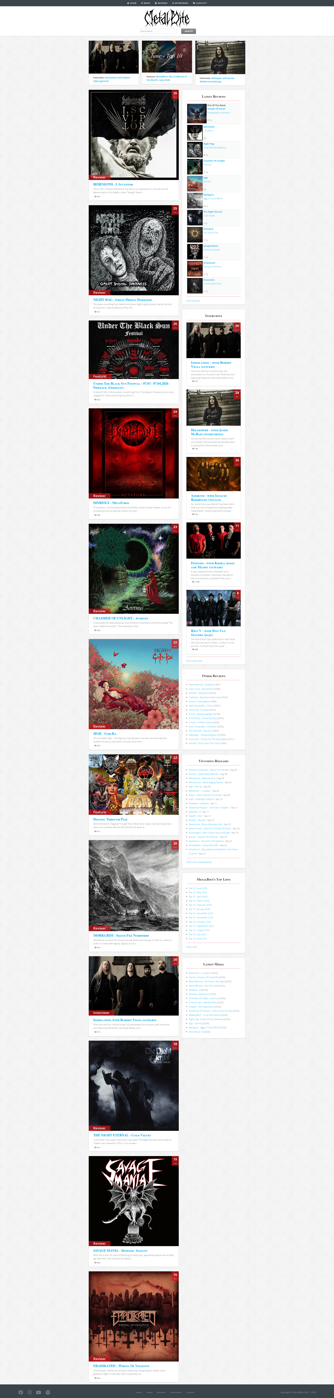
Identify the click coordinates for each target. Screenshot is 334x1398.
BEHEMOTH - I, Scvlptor (113, 184)
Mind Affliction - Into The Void (203, 985)
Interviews (181, 3)
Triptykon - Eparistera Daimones (205, 697)
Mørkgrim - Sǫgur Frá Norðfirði (204, 1027)
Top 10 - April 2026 (198, 896)
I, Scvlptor (208, 130)
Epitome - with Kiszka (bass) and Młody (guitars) (212, 564)
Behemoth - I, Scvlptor (200, 790)
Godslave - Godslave (199, 803)
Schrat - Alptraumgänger (201, 713)
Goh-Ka (207, 181)
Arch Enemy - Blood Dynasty (203, 718)
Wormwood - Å (196, 1031)
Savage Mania (210, 245)
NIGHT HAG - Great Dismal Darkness (122, 299)
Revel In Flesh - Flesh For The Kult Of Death (210, 828)
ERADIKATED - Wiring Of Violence (121, 1365)
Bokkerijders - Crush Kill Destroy (205, 1014)
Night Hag (208, 143)
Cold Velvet (208, 215)
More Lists (191, 946)
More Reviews (193, 300)
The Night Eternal (212, 211)
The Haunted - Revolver (200, 730)
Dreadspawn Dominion (218, 112)
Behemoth (209, 126)
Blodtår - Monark (197, 820)
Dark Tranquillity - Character (203, 726)
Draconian (208, 279)
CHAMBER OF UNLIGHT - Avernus (120, 618)
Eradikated (209, 262)
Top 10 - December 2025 (201, 913)
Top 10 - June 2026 (198, 888)
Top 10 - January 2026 (199, 909)
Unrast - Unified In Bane (200, 722)
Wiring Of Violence (212, 266)
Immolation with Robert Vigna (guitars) (124, 1019)
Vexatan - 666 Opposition (201, 1006)
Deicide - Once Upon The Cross (204, 743)
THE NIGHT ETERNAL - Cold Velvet (122, 1135)
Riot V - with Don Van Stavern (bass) (208, 632)
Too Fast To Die (210, 232)
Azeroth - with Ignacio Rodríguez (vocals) (209, 497)
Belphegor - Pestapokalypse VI (204, 734)
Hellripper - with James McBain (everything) (209, 431)
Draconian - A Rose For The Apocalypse (208, 739)
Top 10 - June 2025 (198, 938)
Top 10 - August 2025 (199, 930)
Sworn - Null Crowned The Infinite (205, 795)
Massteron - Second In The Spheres (206, 841)
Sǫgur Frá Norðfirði (212, 198)
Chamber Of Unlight (214, 160)
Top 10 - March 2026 (199, 900)
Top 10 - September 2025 (201, 925)
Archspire (208, 228)
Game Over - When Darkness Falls (205, 824)
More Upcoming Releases (199, 862)
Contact (201, 3)
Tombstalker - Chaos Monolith (203, 845)
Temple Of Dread (216, 108)
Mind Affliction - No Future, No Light (206, 981)
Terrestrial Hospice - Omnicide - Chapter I (209, 807)
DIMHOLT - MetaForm (111, 502)
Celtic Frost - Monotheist (201, 688)
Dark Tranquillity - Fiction (201, 705)
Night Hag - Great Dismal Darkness (206, 1019)
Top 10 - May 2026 (198, 892)
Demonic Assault (211, 249)
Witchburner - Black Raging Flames (206, 782)
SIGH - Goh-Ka (105, 733)
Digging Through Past (110, 819)
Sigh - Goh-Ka (195, 786)
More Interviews (194, 660)
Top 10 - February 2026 (200, 904)
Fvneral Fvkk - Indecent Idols (202, 1002)
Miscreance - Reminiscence (202, 778)
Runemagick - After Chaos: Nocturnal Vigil (209, 832)
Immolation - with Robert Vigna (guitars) (211, 364)
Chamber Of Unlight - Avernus (203, 998)
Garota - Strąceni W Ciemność (203, 836)
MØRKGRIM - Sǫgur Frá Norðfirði (121, 935)
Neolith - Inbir (195, 815)
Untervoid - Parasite (198, 709)
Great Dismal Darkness (214, 147)
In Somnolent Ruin (212, 283)
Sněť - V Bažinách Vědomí (201, 799)
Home (132, 3)
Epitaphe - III (195, 811)
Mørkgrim (208, 194)
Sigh (205, 177)
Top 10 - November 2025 (201, 917)
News (146, 3)
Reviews (162, 3)
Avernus (207, 164)
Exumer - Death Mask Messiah (204, 773)
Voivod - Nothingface (199, 701)
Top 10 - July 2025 (197, 934)
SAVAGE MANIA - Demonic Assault (120, 1250)
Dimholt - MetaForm (199, 693)
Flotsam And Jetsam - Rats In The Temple (208, 769)
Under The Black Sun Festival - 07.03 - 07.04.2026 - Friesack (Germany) (131, 385)
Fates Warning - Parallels (201, 684)
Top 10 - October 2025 (200, 921)
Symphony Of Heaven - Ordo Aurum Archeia (210, 1010)
